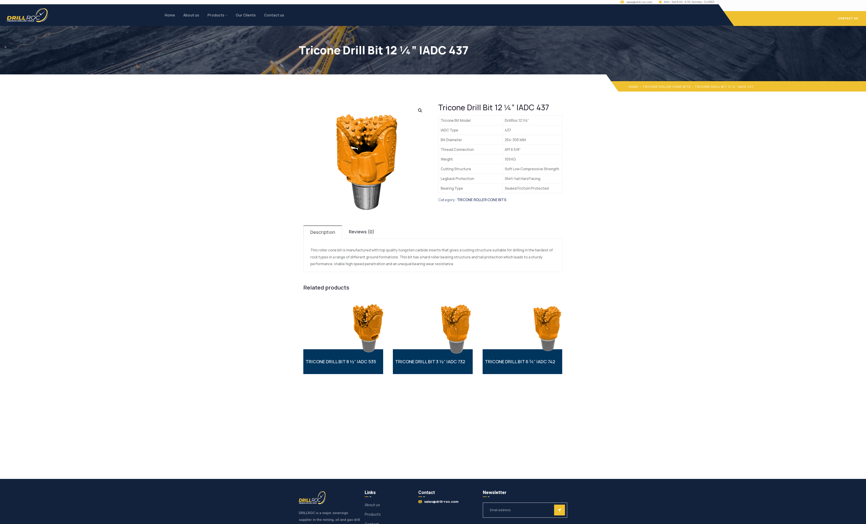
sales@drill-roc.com (639, 2)
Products (215, 15)
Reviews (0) (361, 232)
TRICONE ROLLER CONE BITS (667, 87)
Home (170, 15)
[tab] (323, 232)
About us (191, 15)
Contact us (274, 15)
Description (322, 232)
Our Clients (246, 15)
